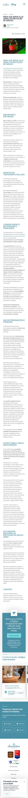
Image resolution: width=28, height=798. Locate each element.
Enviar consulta (14, 635)
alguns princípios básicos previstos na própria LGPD (14, 236)
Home (5, 14)
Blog (11, 14)
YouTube (21, 730)
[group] (14, 682)
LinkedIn (9, 730)
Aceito (7, 793)
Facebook (21, 723)
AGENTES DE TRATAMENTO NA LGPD (14, 174)
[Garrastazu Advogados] (6, 4)
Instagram (9, 723)
